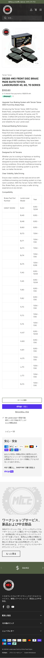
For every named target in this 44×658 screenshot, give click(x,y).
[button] (36, 9)
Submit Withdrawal (30, 652)
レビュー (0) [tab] (10, 431)
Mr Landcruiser (11, 649)
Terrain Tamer (7, 75)
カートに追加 (22, 400)
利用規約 (4, 652)
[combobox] (22, 18)
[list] (22, 47)
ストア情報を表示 (11, 423)
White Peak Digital (26, 649)
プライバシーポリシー (15, 652)
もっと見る (11, 554)
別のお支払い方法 (22, 412)
